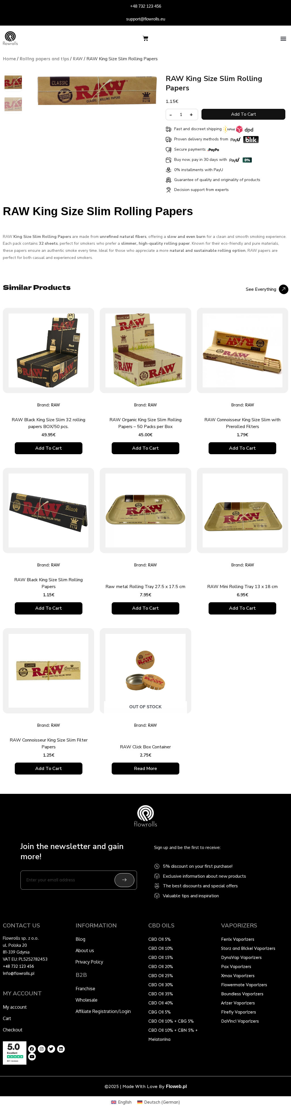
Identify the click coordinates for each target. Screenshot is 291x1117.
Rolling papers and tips (44, 58)
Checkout (12, 1030)
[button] (283, 38)
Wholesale (86, 1000)
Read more (145, 768)
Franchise (85, 988)
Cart (7, 1018)
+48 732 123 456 (145, 6)
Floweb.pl (176, 1086)
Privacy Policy (89, 962)
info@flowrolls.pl (18, 973)
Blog (80, 939)
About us (85, 950)
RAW (78, 58)
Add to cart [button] (48, 448)
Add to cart (243, 114)
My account (15, 1007)
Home (9, 58)
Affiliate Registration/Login (103, 1011)
